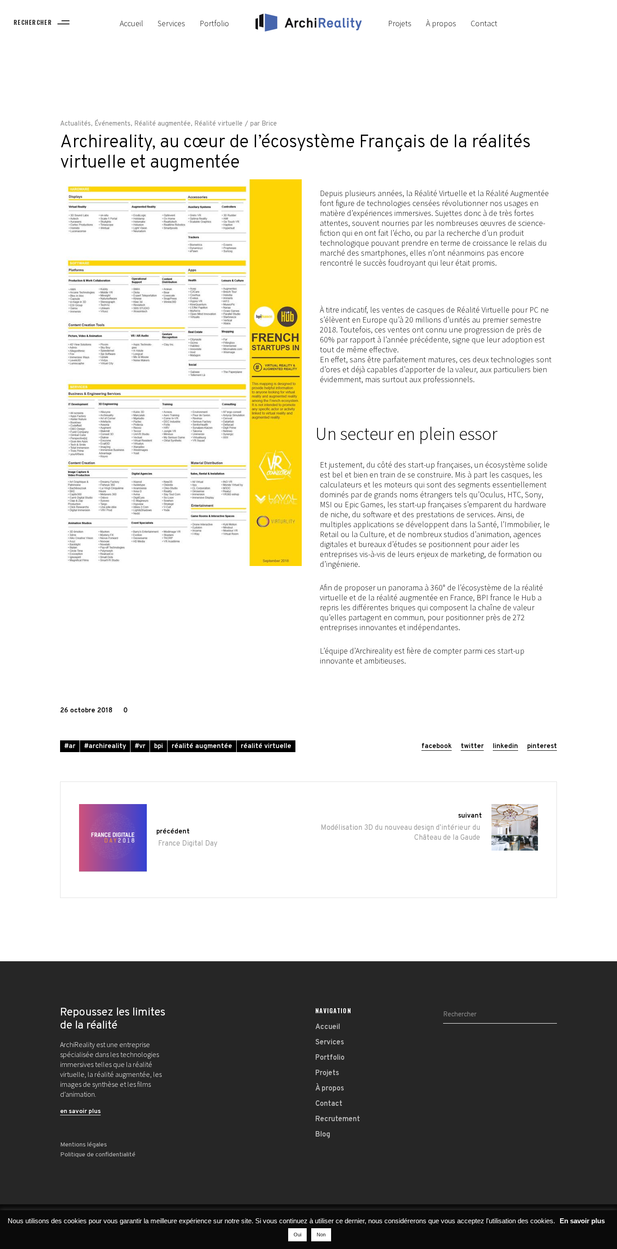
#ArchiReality (105, 746)
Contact (328, 1104)
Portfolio (330, 1057)
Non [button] (321, 1234)
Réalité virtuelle (218, 124)
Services (329, 1042)
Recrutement (337, 1119)
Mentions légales (83, 1145)
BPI (158, 746)
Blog (322, 1134)
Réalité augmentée (162, 124)
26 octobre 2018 (86, 710)
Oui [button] (297, 1234)
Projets (327, 1073)
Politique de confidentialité (98, 1155)
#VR (140, 746)
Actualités (75, 124)
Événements (112, 124)
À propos (329, 1088)
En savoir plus (582, 1221)
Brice (269, 124)
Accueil (327, 1027)
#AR (69, 746)
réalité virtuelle (266, 746)
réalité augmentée (202, 746)
